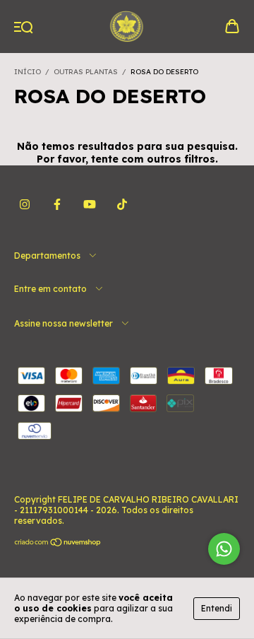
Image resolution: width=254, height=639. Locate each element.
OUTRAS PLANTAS (86, 71)
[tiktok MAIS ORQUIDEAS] (122, 204)
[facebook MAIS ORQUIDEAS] (57, 204)
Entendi (216, 608)
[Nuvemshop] (58, 544)
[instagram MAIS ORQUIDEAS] (24, 204)
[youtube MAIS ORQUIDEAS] (89, 204)
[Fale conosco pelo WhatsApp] (224, 549)
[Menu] (23, 27)
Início (27, 71)
